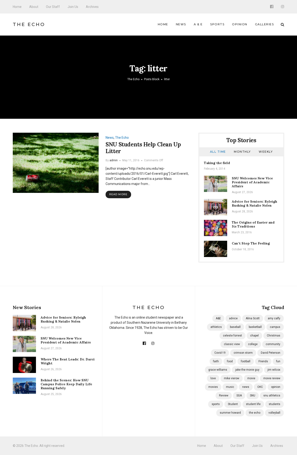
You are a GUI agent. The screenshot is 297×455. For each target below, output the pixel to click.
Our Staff (53, 7)
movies (213, 387)
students (274, 404)
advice (233, 318)
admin (114, 160)
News (181, 24)
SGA (239, 395)
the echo (254, 412)
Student (233, 404)
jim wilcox (274, 369)
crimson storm (243, 352)
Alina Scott (253, 318)
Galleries (264, 24)
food (230, 361)
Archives (92, 7)
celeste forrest (232, 335)
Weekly (266, 151)
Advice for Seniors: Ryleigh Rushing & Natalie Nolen (254, 203)
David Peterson (270, 352)
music (230, 387)
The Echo (29, 24)
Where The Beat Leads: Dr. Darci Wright (68, 361)
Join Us (73, 7)
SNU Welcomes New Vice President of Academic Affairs (252, 182)
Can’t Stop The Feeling (251, 243)
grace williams (217, 369)
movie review (271, 378)
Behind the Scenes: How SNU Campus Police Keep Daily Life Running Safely (66, 384)
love (213, 378)
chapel (254, 335)
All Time (218, 151)
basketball (255, 327)
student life (253, 404)
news (245, 387)
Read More (118, 194)
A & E (198, 24)
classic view (232, 344)
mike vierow (231, 378)
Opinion (239, 24)
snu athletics (271, 395)
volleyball (274, 412)
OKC (260, 387)
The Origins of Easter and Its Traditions (253, 224)
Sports (217, 24)
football (245, 361)
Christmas (273, 335)
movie (251, 378)
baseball (235, 327)
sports (216, 404)
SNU (252, 395)
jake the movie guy (247, 369)
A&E (218, 318)
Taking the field (217, 163)
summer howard (230, 412)
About (33, 7)
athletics (216, 327)
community (273, 344)
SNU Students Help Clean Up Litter (143, 148)
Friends (263, 361)
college (253, 344)
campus (275, 327)
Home (17, 7)
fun (278, 361)
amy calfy (274, 318)
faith (216, 361)
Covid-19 (220, 352)
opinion (275, 387)
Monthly (242, 151)
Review (223, 395)
